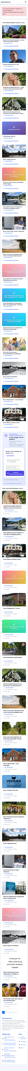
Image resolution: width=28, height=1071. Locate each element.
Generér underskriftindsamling (15, 473)
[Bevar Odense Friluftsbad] (14, 372)
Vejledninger (6, 1034)
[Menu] (25, 2)
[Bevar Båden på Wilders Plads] (14, 418)
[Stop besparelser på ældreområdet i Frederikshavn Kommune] (14, 275)
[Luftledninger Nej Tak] (14, 132)
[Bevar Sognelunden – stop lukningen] (14, 395)
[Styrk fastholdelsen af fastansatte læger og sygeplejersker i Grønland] (14, 299)
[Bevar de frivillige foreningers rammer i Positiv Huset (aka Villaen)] (14, 36)
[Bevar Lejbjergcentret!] (14, 155)
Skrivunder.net (5, 2)
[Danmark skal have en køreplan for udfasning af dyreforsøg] (14, 324)
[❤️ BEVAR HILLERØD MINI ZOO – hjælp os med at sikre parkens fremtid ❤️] (14, 84)
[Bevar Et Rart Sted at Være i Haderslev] (14, 227)
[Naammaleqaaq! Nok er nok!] (14, 60)
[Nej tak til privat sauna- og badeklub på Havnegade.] (14, 178)
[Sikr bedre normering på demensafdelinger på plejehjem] (14, 348)
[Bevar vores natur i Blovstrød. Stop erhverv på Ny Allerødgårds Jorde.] (14, 250)
